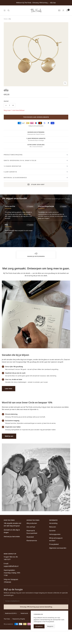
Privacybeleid (54, 544)
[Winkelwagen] (67, 10)
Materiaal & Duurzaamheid (32, 532)
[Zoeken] (8, 10)
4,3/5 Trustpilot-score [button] (24, 256)
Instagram (14, 579)
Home (5, 19)
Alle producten (32, 523)
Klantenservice (32, 540)
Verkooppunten (54, 534)
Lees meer (8, 388)
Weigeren (50, 626)
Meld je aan (9, 436)
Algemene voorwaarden (57, 548)
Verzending (53, 523)
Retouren (52, 527)
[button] (24, 253)
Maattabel (30, 537)
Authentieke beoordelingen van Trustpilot (57, 199)
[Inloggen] (63, 10)
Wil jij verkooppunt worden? (56, 539)
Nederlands (24, 613)
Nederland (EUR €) (10, 613)
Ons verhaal (31, 527)
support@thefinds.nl (11, 566)
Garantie (52, 531)
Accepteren (39, 626)
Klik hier (53, 3)
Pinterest (8, 582)
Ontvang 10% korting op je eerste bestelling (36, 607)
